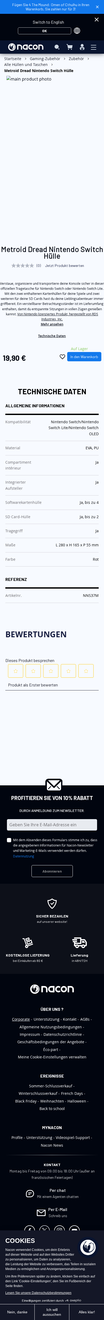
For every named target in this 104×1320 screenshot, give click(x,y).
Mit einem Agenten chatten (58, 1196)
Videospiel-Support (73, 1137)
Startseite (12, 58)
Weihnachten (52, 1101)
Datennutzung (23, 856)
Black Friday (26, 1101)
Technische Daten (52, 336)
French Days (72, 1093)
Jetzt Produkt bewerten (64, 265)
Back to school (52, 1108)
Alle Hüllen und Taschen (26, 64)
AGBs (85, 1019)
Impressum (30, 1034)
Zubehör (76, 58)
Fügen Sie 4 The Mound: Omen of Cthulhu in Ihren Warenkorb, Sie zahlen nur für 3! (50, 6)
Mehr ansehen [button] (52, 324)
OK (44, 30)
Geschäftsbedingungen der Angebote (50, 1041)
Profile (17, 1137)
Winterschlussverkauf (38, 1093)
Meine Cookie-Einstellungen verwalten (52, 1056)
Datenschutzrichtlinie (62, 1034)
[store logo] (25, 47)
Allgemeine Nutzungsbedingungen (50, 1026)
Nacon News (52, 1145)
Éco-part (50, 1049)
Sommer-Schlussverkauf (50, 1085)
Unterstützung (46, 1019)
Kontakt (70, 1019)
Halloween (76, 1101)
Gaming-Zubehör (45, 58)
